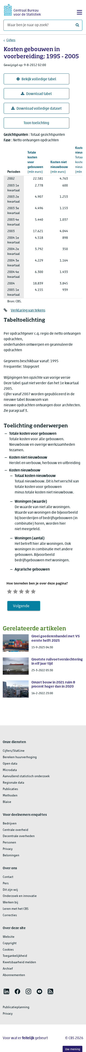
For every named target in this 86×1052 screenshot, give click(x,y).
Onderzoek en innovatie (20, 896)
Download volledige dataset (39, 109)
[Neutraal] (21, 591)
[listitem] (6, 991)
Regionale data (13, 782)
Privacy (8, 849)
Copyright (10, 943)
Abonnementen (14, 975)
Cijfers (10, 40)
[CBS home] (22, 9)
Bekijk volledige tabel (39, 79)
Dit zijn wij (10, 889)
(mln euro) (35, 162)
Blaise (7, 802)
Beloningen (11, 855)
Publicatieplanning (16, 1007)
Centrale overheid (15, 830)
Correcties (10, 915)
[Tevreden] (27, 591)
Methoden (10, 795)
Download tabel (39, 94)
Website (8, 936)
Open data (10, 763)
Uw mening (72, 1049)
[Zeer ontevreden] (9, 591)
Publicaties (10, 789)
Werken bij (10, 902)
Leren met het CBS (15, 908)
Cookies (8, 949)
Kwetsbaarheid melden (19, 962)
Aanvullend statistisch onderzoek (26, 776)
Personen (9, 842)
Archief (8, 968)
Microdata (10, 770)
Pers (6, 883)
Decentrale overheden (19, 836)
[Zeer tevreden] (33, 591)
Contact (8, 877)
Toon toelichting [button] (36, 123)
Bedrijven (10, 823)
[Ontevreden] (15, 591)
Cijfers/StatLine (14, 750)
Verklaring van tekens (28, 310)
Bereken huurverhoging (20, 757)
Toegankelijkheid (15, 956)
